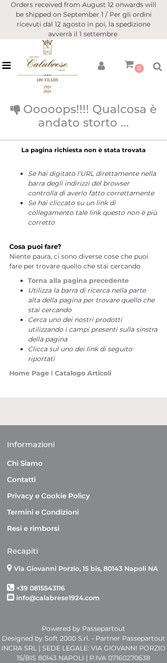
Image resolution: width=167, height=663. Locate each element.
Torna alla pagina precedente (78, 280)
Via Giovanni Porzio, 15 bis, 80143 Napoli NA (86, 568)
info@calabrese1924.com (58, 598)
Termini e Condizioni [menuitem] (43, 512)
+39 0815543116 (40, 588)
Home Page (30, 373)
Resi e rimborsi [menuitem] (33, 528)
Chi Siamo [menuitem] (25, 463)
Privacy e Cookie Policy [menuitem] (48, 495)
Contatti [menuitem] (21, 479)
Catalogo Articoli (83, 373)
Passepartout (103, 628)
